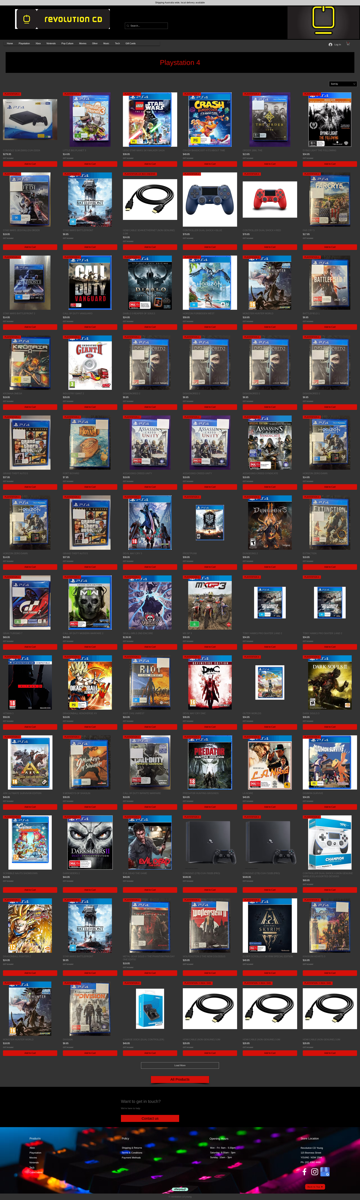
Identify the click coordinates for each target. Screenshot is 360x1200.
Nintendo (34, 1162)
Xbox (32, 1148)
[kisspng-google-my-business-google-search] (325, 1171)
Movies (33, 1157)
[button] (24, 43)
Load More (179, 1065)
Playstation (35, 1152)
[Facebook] (304, 1171)
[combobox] (343, 84)
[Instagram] (314, 1171)
